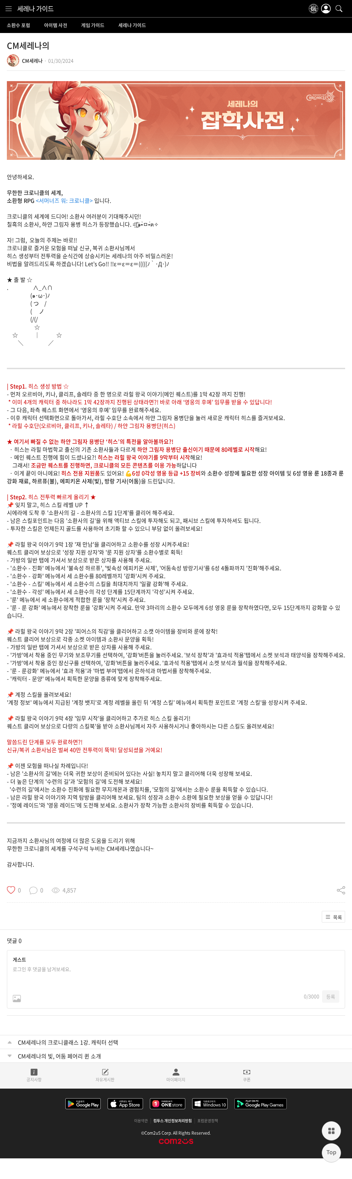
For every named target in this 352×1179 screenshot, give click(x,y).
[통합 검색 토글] (338, 8)
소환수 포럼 (18, 25)
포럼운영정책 (207, 1121)
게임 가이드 (92, 25)
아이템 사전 (55, 25)
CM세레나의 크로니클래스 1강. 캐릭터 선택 (68, 1042)
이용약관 (141, 1121)
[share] (341, 890)
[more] (331, 1131)
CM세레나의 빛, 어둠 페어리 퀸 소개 (59, 1056)
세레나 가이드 (35, 8)
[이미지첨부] (17, 998)
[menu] (8, 8)
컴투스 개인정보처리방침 (172, 1121)
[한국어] (313, 8)
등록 (330, 996)
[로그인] (326, 8)
